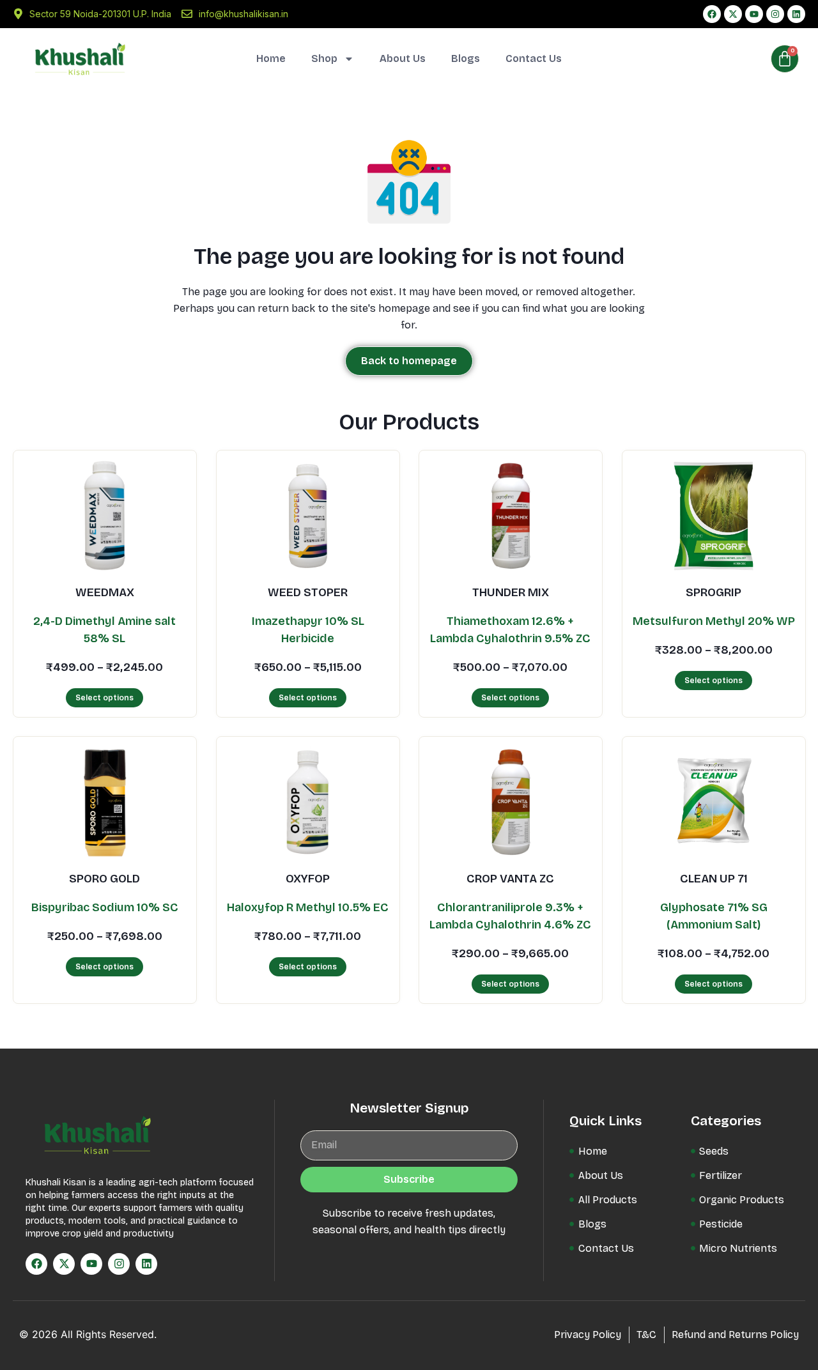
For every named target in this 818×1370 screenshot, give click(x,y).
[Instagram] (775, 14)
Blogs (465, 58)
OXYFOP (308, 879)
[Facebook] (712, 14)
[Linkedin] (796, 14)
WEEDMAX (104, 592)
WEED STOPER (308, 592)
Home (271, 58)
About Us (403, 58)
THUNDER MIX (510, 592)
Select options (104, 697)
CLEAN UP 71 (713, 879)
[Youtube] (754, 14)
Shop (324, 58)
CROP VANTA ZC (510, 879)
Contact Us (533, 58)
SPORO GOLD (104, 879)
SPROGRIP (713, 592)
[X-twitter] (733, 14)
